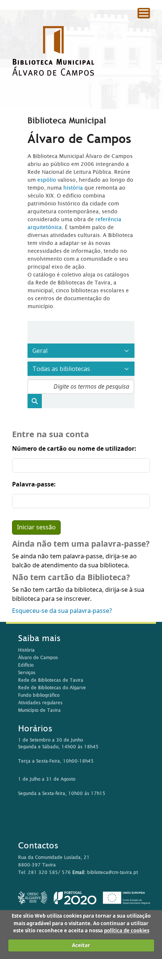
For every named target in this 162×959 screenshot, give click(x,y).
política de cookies (126, 930)
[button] (135, 26)
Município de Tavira (39, 710)
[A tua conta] (152, 26)
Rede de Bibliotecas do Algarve (52, 687)
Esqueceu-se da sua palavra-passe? (62, 611)
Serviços (26, 672)
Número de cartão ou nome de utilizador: (74, 448)
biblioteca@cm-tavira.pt (112, 872)
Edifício (26, 665)
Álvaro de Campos (38, 657)
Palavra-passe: (34, 484)
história (73, 188)
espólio (47, 180)
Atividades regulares (40, 702)
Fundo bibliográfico (39, 695)
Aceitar (81, 945)
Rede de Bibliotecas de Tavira (50, 680)
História (26, 650)
